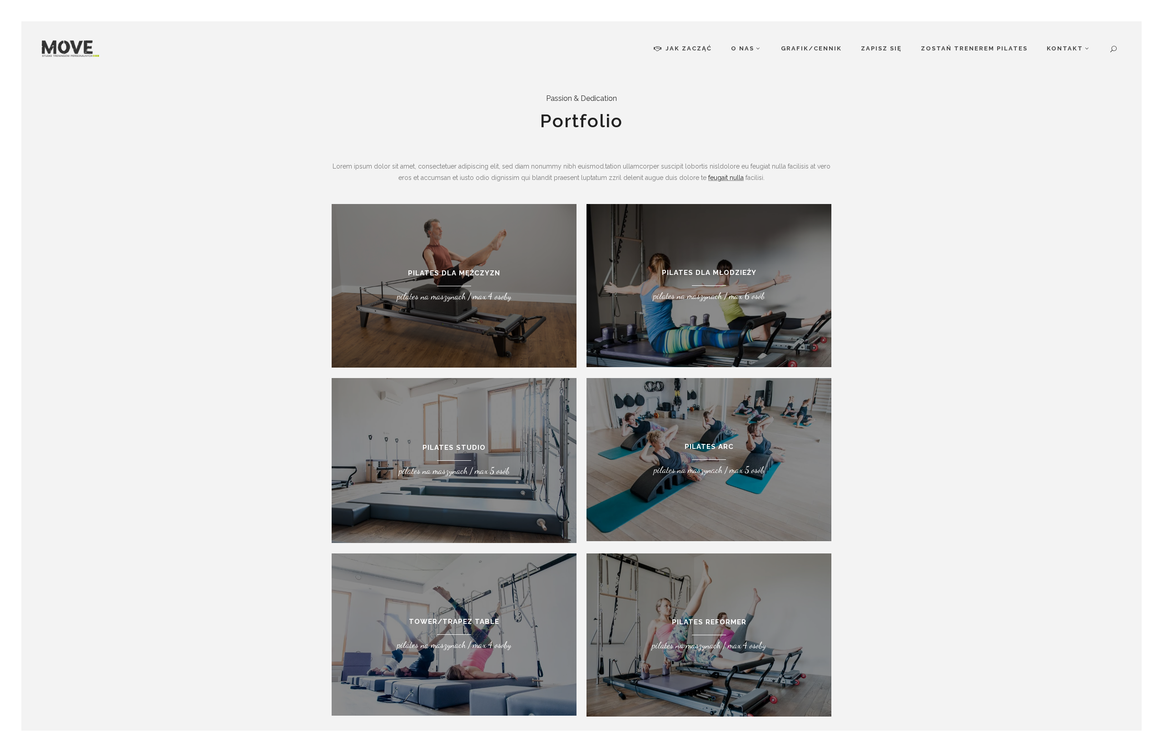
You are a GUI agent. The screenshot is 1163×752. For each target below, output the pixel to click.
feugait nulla (726, 177)
